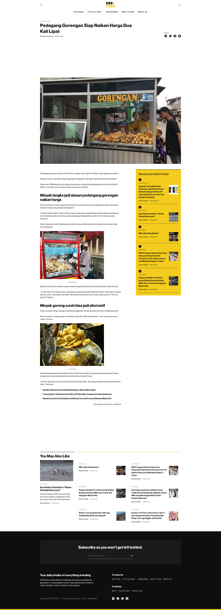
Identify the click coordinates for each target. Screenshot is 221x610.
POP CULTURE (94, 12)
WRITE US (142, 12)
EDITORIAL (79, 12)
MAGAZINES (112, 12)
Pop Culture (45, 21)
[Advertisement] (110, 60)
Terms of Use (137, 591)
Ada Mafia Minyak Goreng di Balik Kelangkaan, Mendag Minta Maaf (69, 390)
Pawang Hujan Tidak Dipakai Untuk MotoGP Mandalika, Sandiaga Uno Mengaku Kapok (77, 394)
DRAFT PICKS (128, 12)
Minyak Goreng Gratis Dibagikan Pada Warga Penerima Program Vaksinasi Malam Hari (77, 398)
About (114, 591)
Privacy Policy (124, 591)
